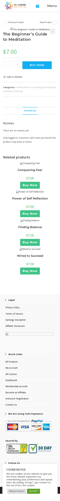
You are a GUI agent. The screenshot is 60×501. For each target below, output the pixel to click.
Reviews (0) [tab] (30, 110)
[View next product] (54, 22)
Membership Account (16, 386)
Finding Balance (30, 227)
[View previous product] (5, 22)
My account (11, 367)
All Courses (11, 374)
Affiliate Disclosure (15, 325)
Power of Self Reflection (30, 198)
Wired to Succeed (30, 256)
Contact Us (11, 404)
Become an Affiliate (15, 392)
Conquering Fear (30, 170)
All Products (11, 361)
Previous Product (16, 22)
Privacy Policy (12, 307)
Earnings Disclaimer (15, 319)
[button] (52, 31)
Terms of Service (14, 313)
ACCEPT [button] (33, 491)
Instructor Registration (17, 398)
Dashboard (11, 380)
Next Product (46, 22)
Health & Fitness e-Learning (28, 87)
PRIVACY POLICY (16, 491)
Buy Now (37, 65)
